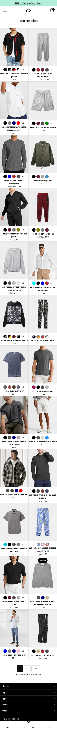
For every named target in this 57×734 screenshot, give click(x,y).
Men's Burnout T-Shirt (14, 391)
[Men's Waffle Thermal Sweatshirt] (14, 154)
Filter (8, 727)
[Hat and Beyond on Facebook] (5, 720)
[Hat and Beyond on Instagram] (9, 720)
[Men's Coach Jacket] (42, 154)
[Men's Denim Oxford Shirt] (14, 628)
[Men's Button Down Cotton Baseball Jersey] (14, 100)
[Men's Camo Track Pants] (42, 314)
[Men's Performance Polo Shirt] (14, 575)
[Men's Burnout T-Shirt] (14, 364)
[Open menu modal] (5, 10)
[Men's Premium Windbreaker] (14, 314)
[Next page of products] (35, 668)
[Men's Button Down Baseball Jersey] (14, 47)
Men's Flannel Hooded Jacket (14, 494)
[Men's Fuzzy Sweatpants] (42, 628)
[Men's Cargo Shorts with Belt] (42, 415)
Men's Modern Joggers (43, 234)
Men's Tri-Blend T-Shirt (42, 391)
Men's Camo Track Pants (42, 341)
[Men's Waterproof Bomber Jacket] (14, 207)
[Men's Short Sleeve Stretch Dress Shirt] (14, 522)
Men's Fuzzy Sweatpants (42, 655)
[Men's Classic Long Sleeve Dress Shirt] (42, 261)
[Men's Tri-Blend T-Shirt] (42, 365)
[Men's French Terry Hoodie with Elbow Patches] (42, 575)
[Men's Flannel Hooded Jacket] (14, 468)
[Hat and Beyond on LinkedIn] (18, 720)
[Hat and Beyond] (28, 10)
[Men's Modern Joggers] (42, 207)
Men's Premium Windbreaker (14, 340)
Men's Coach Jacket (42, 180)
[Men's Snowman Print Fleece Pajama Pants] (42, 522)
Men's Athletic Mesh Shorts (43, 127)
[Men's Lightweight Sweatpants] (42, 47)
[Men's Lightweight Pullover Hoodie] (42, 468)
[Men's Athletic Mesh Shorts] (42, 101)
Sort (32, 727)
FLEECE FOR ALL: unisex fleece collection (28, 3)
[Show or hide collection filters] (28, 721)
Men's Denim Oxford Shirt (14, 655)
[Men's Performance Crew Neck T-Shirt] (14, 415)
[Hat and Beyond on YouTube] (13, 720)
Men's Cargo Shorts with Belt (42, 441)
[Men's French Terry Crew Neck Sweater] (14, 260)
